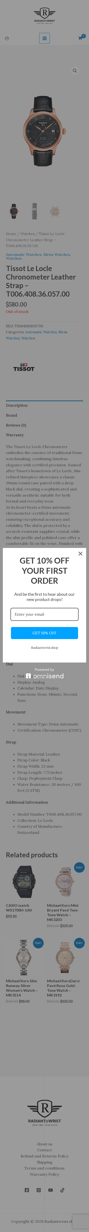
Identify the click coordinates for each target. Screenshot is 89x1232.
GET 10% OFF (44, 633)
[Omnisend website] (44, 673)
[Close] (80, 553)
